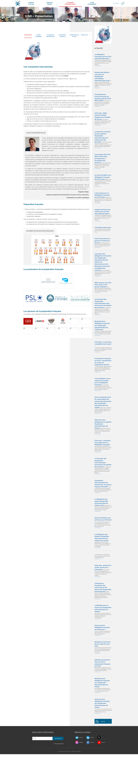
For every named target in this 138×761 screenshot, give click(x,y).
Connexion (116, 3)
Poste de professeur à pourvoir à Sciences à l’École (102, 240)
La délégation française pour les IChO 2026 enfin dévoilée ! (103, 56)
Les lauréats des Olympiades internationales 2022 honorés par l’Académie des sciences (103, 303)
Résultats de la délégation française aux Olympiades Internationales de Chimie (102, 683)
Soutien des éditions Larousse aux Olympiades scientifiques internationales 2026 (102, 76)
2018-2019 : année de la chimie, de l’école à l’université (103, 567)
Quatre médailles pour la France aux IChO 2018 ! (103, 520)
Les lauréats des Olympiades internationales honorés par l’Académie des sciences (103, 463)
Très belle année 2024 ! (103, 227)
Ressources (84, 34)
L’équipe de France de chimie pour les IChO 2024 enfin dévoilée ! (102, 211)
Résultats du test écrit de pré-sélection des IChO (103, 644)
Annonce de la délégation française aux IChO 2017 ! (102, 627)
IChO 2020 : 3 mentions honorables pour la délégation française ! (103, 442)
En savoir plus (98, 65)
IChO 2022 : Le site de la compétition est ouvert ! (103, 344)
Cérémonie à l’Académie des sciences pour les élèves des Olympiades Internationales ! (103, 587)
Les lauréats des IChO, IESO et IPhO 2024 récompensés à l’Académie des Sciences (103, 159)
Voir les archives (59, 743)
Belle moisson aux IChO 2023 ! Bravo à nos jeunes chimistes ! (103, 285)
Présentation (28, 34)
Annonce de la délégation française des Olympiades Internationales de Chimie (102, 703)
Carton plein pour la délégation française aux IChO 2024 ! (102, 195)
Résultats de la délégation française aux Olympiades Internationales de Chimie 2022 (102, 325)
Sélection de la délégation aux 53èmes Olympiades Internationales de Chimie (103, 424)
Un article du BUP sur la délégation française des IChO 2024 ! (103, 177)
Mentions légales (76, 751)
